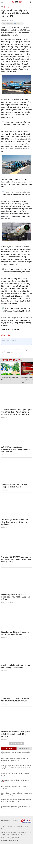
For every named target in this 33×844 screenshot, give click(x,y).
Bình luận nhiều (24, 748)
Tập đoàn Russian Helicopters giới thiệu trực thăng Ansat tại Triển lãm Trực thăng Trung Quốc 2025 (16, 411)
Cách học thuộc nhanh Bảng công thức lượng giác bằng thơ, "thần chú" (15, 759)
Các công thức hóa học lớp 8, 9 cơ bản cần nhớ (15, 780)
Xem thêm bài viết (16, 743)
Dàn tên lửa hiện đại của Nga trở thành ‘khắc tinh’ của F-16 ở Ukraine (15, 734)
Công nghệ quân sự (8, 602)
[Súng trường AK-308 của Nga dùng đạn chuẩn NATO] (16, 471)
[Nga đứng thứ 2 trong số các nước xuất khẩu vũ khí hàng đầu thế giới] (16, 581)
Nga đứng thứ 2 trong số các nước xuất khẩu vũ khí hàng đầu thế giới (15, 596)
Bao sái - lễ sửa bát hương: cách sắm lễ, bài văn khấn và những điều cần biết (16, 800)
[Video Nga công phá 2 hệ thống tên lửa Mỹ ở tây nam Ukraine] (16, 685)
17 (20, 760)
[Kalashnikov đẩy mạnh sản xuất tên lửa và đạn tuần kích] (16, 619)
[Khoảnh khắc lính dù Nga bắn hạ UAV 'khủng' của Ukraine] (16, 652)
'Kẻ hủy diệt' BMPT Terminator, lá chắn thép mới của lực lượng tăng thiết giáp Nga (16, 559)
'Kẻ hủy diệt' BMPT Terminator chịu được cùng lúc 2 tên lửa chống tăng (14, 522)
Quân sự (6, 7)
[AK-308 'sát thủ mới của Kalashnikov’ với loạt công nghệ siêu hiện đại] (16, 434)
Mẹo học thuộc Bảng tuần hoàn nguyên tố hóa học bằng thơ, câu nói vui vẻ (15, 807)
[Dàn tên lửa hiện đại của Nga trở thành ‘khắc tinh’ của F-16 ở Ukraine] (16, 718)
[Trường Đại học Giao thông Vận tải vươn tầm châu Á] (10, 368)
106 (4, 782)
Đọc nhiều (9, 748)
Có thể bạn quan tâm (11, 360)
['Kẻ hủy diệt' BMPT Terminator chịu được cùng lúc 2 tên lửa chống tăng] (16, 506)
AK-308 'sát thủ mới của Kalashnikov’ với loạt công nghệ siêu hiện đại (15, 449)
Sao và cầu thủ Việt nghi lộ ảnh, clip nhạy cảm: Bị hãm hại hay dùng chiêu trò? (16, 794)
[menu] (2, 2)
